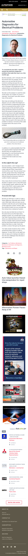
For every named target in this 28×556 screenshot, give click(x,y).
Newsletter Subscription (7, 530)
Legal (18, 551)
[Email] (4, 547)
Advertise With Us (6, 514)
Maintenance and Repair (11, 248)
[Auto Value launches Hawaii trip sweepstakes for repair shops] (14, 266)
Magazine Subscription (7, 528)
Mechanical (13, 33)
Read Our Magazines (7, 537)
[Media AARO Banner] (14, 424)
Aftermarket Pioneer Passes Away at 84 (13, 308)
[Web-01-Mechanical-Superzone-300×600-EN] (14, 381)
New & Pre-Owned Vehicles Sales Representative (14, 453)
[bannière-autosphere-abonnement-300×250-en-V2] (14, 402)
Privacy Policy (23, 551)
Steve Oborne (15, 31)
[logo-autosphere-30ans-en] (7, 5)
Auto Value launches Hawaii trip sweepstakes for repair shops (13, 280)
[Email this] (8, 253)
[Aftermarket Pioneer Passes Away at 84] (14, 296)
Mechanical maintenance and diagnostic (12, 245)
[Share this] (14, 253)
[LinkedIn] (11, 547)
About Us (4, 512)
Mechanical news (6, 246)
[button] (26, 5)
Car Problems (11, 243)
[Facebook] (7, 547)
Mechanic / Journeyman (16, 468)
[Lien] (14, 429)
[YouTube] (15, 547)
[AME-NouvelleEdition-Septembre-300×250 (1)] (14, 333)
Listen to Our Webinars (7, 539)
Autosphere (5, 33)
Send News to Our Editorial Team (9, 521)
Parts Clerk (12, 491)
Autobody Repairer (14, 479)
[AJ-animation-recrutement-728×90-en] (14, 15)
